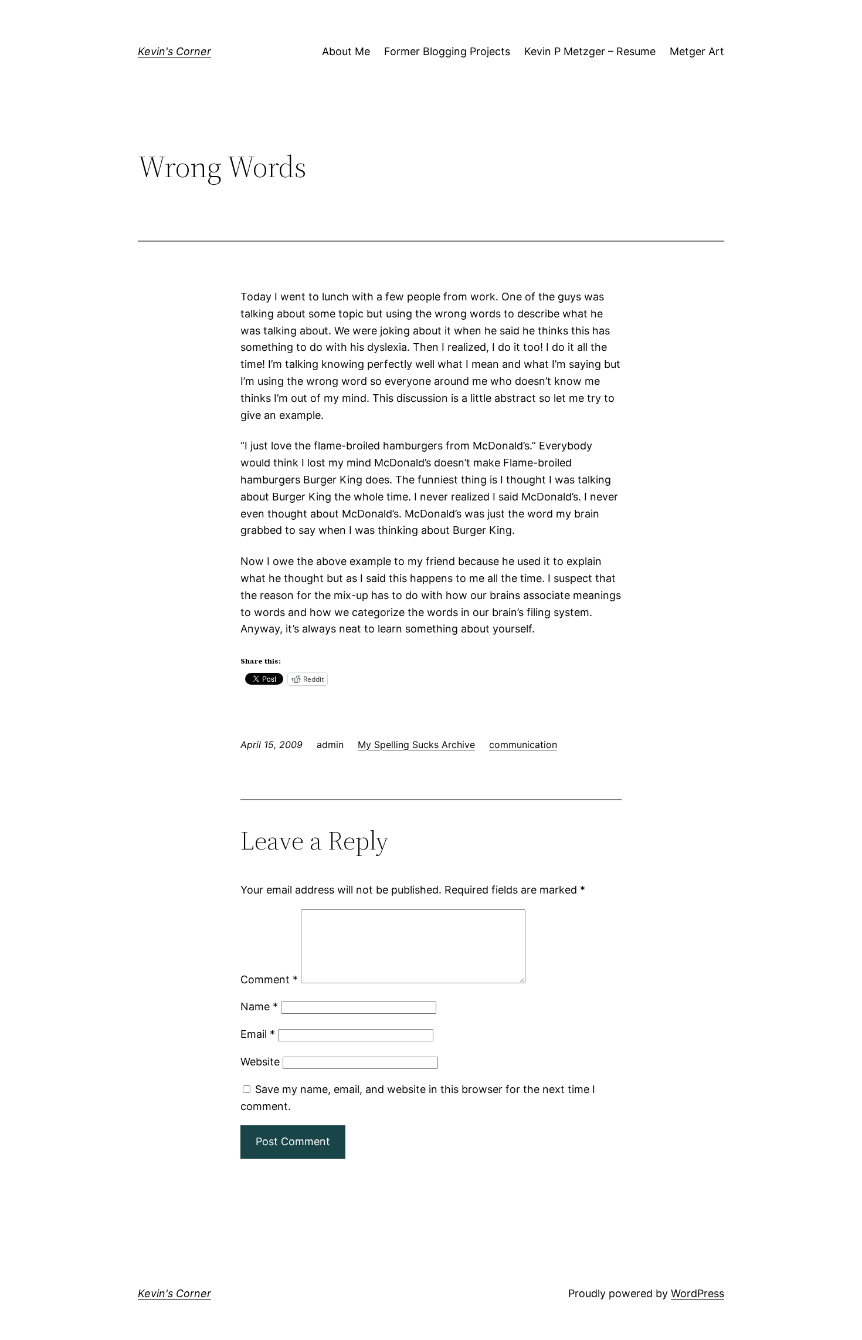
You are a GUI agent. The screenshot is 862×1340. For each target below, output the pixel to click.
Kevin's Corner (174, 51)
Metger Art (697, 51)
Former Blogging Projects (447, 51)
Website (260, 1061)
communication (523, 744)
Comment (269, 979)
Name (259, 1006)
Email (257, 1034)
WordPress (697, 1293)
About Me (346, 51)
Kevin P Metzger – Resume (590, 51)
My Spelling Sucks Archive (416, 744)
